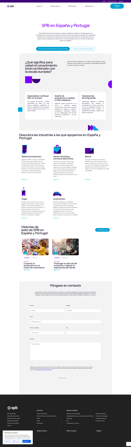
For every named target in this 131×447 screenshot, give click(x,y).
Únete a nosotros (112, 1)
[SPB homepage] (10, 6)
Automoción (40, 423)
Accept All (25, 441)
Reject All (17, 441)
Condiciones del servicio (13, 416)
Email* (31, 316)
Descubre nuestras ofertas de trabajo (83, 49)
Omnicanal (69, 418)
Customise (7, 441)
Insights (104, 1)
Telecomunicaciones (42, 413)
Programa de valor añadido (73, 413)
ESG (68, 421)
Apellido (68, 305)
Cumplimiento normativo (73, 423)
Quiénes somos (89, 6)
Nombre (32, 305)
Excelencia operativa (101, 418)
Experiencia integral (101, 413)
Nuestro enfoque (55, 6)
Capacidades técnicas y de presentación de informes (80, 416)
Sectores (39, 6)
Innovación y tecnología (102, 416)
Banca (38, 418)
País (67, 327)
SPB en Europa (72, 6)
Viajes (38, 421)
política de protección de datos (45, 369)
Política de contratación (13, 423)
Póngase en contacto (117, 6)
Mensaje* (32, 339)
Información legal (11, 413)
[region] (18, 437)
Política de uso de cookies (13, 418)
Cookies (9, 425)
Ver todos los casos (102, 230)
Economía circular (100, 421)
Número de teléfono (34, 327)
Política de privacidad (12, 421)
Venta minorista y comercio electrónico (47, 416)
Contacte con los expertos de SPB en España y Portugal (52, 49)
